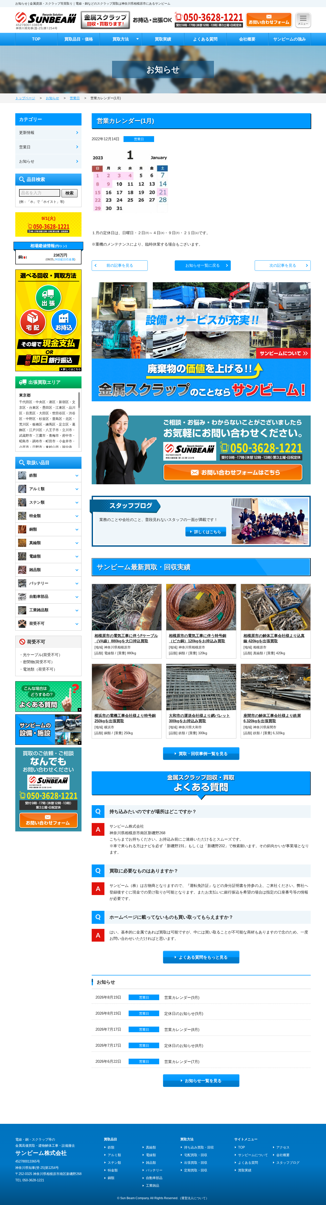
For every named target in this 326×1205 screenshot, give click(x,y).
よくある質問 (205, 39)
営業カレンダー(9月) (181, 997)
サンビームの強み (289, 39)
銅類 (182, 653)
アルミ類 (114, 1155)
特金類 (113, 1170)
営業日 (139, 139)
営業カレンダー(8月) (181, 1029)
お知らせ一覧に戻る (202, 265)
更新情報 (26, 132)
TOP (36, 39)
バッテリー (154, 1170)
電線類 (109, 653)
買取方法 (121, 39)
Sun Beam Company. (135, 1198)
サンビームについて (253, 1155)
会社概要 (247, 39)
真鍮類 (258, 653)
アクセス (283, 1147)
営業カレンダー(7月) (181, 1061)
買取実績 (163, 39)
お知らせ (26, 161)
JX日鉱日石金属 (64, 259)
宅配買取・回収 (195, 1155)
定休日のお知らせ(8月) (183, 1045)
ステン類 (114, 1163)
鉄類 (182, 733)
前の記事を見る (119, 265)
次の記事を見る (282, 265)
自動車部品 (154, 1178)
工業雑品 (152, 1185)
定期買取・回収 (195, 1170)
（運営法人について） (193, 1198)
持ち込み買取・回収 (199, 1147)
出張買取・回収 (195, 1163)
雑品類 (151, 1163)
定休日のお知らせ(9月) (183, 1013)
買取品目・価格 (78, 39)
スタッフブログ (288, 1163)
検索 (69, 193)
